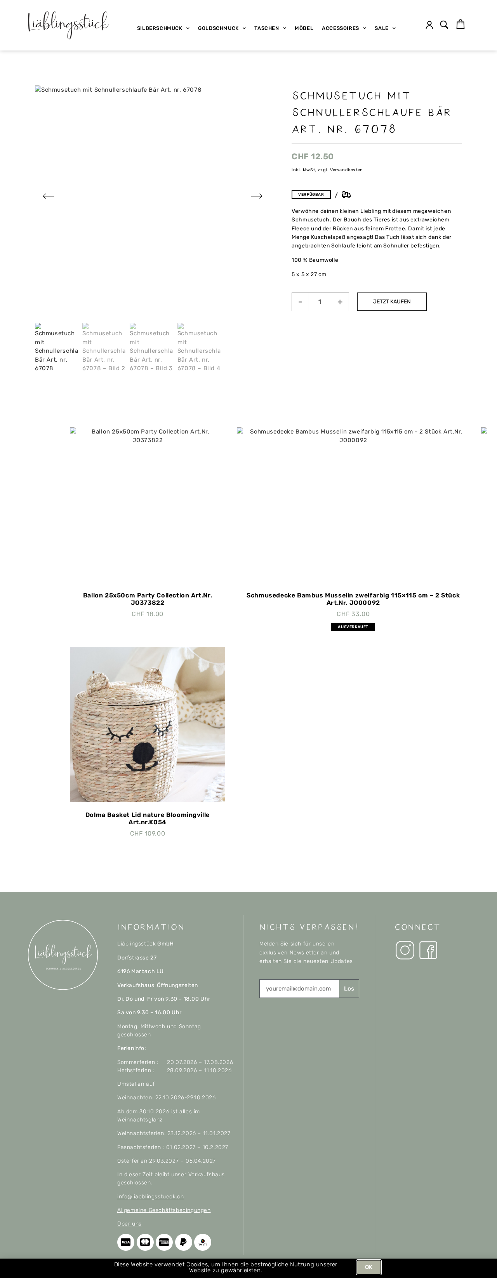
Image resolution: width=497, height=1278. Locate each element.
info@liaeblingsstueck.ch (150, 1196)
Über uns (129, 1224)
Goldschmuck (218, 28)
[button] (444, 25)
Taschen (266, 28)
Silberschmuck (159, 28)
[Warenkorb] (460, 24)
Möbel (304, 28)
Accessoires (340, 28)
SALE (381, 28)
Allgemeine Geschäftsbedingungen (164, 1210)
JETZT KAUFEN (392, 301)
